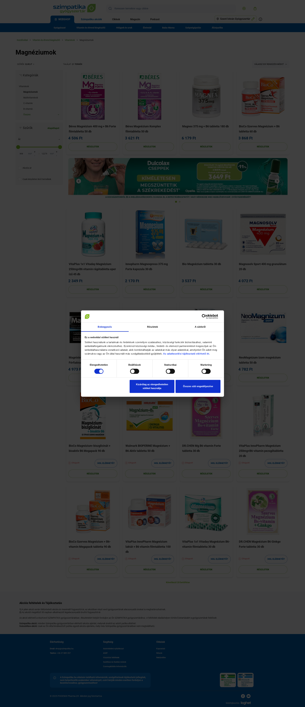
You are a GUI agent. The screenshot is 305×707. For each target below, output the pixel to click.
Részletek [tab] (152, 327)
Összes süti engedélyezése (198, 386)
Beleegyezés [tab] (105, 327)
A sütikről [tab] (200, 327)
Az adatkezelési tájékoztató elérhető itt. (186, 353)
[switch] (134, 371)
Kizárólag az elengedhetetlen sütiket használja (152, 386)
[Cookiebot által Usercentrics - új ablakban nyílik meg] (206, 316)
